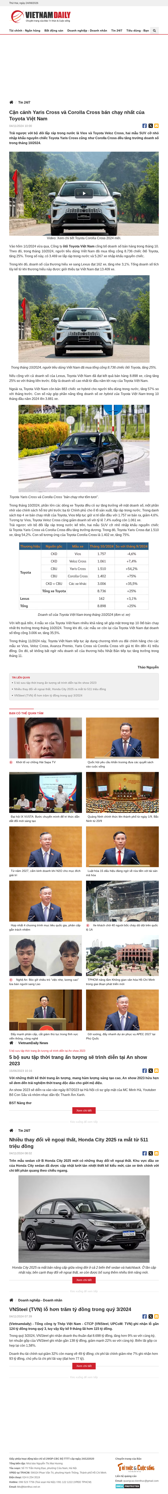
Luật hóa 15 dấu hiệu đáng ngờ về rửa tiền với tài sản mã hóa (122, 873)
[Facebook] (144, 125)
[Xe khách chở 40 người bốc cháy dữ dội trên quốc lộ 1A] (122, 901)
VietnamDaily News (33, 1043)
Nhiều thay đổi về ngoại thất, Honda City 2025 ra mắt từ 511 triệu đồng (60, 689)
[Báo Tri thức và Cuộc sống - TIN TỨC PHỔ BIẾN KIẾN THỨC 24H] (137, 1467)
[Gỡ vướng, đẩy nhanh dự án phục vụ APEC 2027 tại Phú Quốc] (122, 1010)
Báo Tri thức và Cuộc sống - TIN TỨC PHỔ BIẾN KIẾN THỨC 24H (40, 16)
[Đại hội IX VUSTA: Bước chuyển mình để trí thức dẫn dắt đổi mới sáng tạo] (45, 792)
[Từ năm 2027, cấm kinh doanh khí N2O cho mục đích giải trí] (45, 846)
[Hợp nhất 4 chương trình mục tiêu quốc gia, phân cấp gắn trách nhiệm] (45, 901)
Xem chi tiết (84, 1110)
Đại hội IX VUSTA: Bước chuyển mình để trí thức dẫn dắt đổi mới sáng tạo (44, 819)
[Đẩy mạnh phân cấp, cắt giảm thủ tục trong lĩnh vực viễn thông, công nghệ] (45, 1010)
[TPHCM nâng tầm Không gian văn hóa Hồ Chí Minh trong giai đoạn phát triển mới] (122, 955)
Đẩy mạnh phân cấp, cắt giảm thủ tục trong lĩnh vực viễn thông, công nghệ (43, 1036)
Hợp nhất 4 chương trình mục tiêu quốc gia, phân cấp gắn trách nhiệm (45, 927)
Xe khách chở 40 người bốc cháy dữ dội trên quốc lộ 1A (122, 927)
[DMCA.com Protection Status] (127, 1486)
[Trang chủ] (11, 102)
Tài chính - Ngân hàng (24, 30)
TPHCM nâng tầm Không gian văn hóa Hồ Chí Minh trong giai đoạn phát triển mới (120, 982)
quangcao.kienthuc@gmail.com (141, 1480)
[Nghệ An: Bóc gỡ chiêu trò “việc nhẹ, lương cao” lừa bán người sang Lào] (45, 955)
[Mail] (156, 125)
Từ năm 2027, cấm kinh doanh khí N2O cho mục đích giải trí (45, 873)
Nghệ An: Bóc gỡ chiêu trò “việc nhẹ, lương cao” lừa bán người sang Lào (44, 982)
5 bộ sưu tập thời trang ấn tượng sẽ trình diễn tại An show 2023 (55, 682)
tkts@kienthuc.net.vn (28, 1486)
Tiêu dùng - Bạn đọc (140, 30)
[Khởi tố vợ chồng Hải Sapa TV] (45, 738)
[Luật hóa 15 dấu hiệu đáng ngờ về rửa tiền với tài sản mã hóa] (122, 846)
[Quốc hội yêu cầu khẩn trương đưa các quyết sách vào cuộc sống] (122, 738)
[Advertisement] (84, 65)
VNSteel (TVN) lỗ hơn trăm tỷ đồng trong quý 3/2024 (48, 695)
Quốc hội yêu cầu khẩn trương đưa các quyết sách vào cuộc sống (119, 764)
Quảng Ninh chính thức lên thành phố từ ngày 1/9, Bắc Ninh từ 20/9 (122, 819)
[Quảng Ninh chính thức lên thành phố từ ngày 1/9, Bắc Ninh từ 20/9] (122, 792)
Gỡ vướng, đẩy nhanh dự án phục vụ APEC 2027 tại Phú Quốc (120, 1036)
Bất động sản (53, 30)
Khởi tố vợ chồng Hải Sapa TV (35, 762)
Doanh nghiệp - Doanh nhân (87, 30)
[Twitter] (150, 125)
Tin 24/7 (116, 30)
